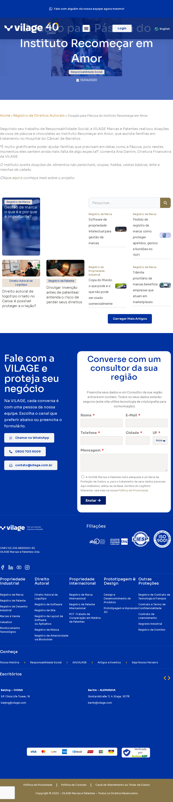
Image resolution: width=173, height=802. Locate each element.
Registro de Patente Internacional (82, 606)
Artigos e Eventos (109, 662)
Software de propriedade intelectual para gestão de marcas (100, 231)
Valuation (6, 622)
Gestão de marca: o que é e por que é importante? (21, 212)
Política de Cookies (73, 784)
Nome (86, 415)
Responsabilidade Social (46, 662)
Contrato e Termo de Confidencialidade (152, 606)
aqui (15, 178)
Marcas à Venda (10, 616)
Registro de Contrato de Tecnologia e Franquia (154, 596)
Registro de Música (47, 629)
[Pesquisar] (165, 203)
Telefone (89, 433)
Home (5, 115)
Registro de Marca (11, 594)
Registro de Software (48, 604)
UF (155, 433)
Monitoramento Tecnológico (10, 629)
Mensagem (91, 450)
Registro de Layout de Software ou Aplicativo (49, 620)
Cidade (133, 433)
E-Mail (132, 415)
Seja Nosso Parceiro (145, 662)
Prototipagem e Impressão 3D (121, 610)
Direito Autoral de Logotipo (46, 596)
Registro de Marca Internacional (81, 596)
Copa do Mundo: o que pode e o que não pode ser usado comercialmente (101, 292)
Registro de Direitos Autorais (39, 115)
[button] (86, 28)
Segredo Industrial (150, 623)
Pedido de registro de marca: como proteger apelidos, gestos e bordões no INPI (145, 237)
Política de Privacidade (133, 490)
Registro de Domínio (151, 629)
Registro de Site (45, 610)
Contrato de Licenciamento (147, 615)
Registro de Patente (13, 600)
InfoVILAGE (80, 662)
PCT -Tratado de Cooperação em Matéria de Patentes (85, 617)
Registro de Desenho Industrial (14, 608)
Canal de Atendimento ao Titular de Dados (122, 784)
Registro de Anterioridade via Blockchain (51, 637)
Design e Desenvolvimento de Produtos (117, 598)
